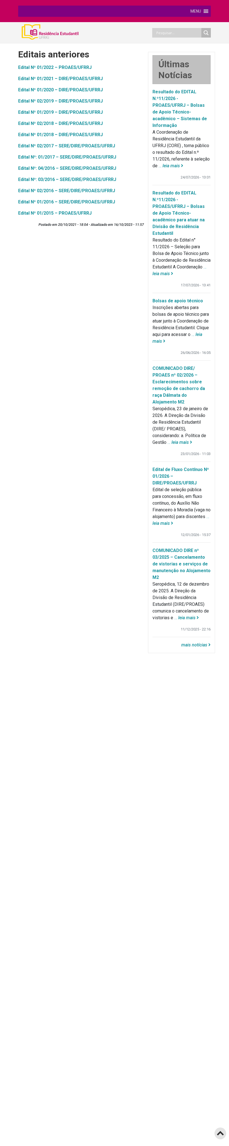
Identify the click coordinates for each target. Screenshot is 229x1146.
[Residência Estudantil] (56, 31)
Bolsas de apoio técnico (177, 300)
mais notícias (194, 645)
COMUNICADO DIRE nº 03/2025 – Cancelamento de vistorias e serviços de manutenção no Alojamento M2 (181, 564)
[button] (195, 11)
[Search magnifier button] (206, 33)
